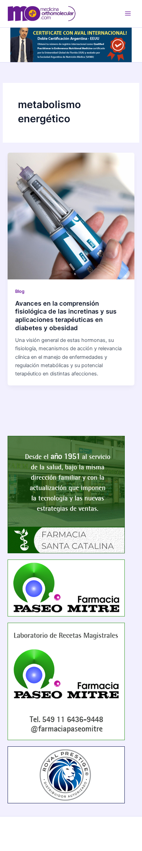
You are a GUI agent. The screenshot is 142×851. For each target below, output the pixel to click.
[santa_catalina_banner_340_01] (66, 494)
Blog (19, 291)
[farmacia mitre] (66, 681)
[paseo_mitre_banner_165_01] (66, 587)
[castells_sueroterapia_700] (71, 44)
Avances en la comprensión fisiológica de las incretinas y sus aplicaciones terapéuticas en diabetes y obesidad (65, 315)
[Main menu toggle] (128, 13)
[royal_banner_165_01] (66, 775)
